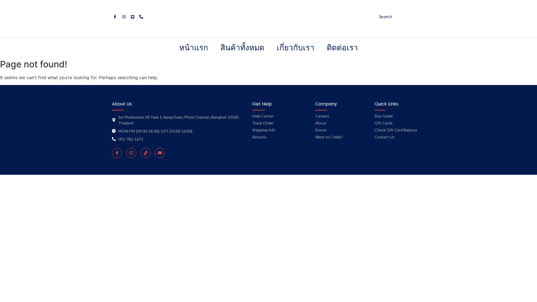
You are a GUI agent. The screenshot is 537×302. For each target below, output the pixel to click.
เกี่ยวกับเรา (295, 47)
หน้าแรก (193, 47)
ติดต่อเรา (342, 47)
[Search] (429, 17)
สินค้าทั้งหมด (242, 47)
